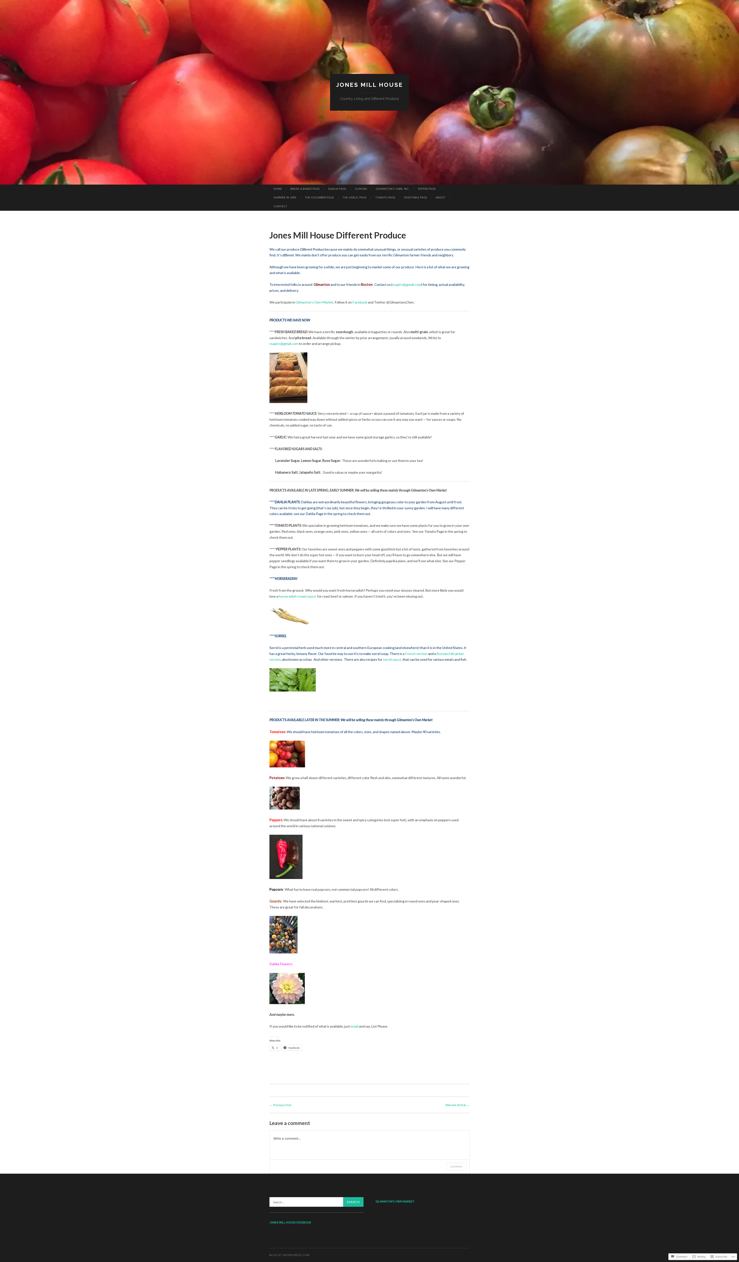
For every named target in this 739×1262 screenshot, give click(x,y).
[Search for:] (316, 1202)
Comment (456, 1166)
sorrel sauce (392, 659)
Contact (280, 206)
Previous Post (280, 1105)
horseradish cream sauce (298, 596)
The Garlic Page (355, 197)
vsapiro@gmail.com (406, 284)
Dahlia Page (337, 188)
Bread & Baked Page (305, 188)
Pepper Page (427, 188)
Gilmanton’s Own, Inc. (393, 188)
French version (416, 653)
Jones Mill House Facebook (290, 1222)
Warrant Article (457, 1105)
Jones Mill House (369, 84)
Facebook (359, 302)
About (441, 197)
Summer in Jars (285, 197)
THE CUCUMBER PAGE (319, 197)
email (354, 1026)
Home (278, 188)
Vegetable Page (415, 197)
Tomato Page (385, 197)
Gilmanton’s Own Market (314, 302)
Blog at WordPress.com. (289, 1255)
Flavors (361, 188)
